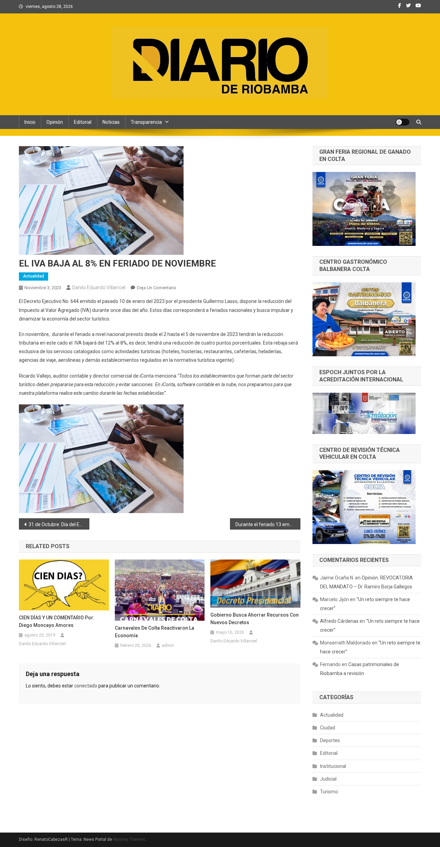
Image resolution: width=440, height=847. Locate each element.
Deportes (330, 740)
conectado (85, 685)
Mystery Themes (129, 839)
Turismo (329, 791)
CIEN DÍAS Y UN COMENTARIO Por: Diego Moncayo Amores (57, 621)
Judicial (328, 779)
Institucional (333, 766)
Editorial (82, 122)
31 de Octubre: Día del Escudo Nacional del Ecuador (59, 524)
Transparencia (146, 122)
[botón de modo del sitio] (402, 122)
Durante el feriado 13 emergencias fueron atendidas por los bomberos (267, 524)
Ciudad (327, 727)
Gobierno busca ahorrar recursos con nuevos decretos (254, 618)
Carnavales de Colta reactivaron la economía (154, 631)
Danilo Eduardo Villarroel (98, 287)
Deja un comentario (156, 287)
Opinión (54, 122)
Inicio (29, 122)
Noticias (111, 122)
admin (168, 645)
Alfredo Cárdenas (339, 621)
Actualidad (33, 276)
